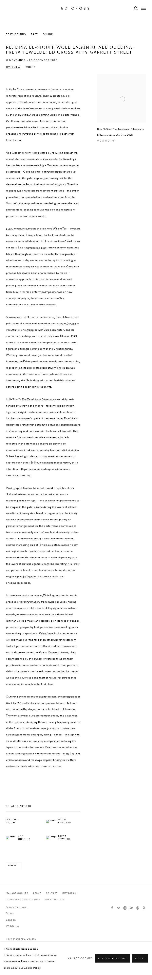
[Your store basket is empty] (135, 8)
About (37, 893)
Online (48, 34)
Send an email (137, 908)
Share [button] (12, 865)
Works (30, 67)
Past (34, 34)
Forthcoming (16, 34)
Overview (13, 67)
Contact (52, 893)
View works (106, 141)
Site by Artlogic (55, 899)
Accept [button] (140, 958)
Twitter (118, 908)
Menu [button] (143, 8)
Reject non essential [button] (112, 958)
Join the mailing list (131, 908)
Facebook (112, 908)
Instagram (69, 893)
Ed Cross (76, 8)
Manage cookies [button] (17, 893)
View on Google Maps (144, 908)
